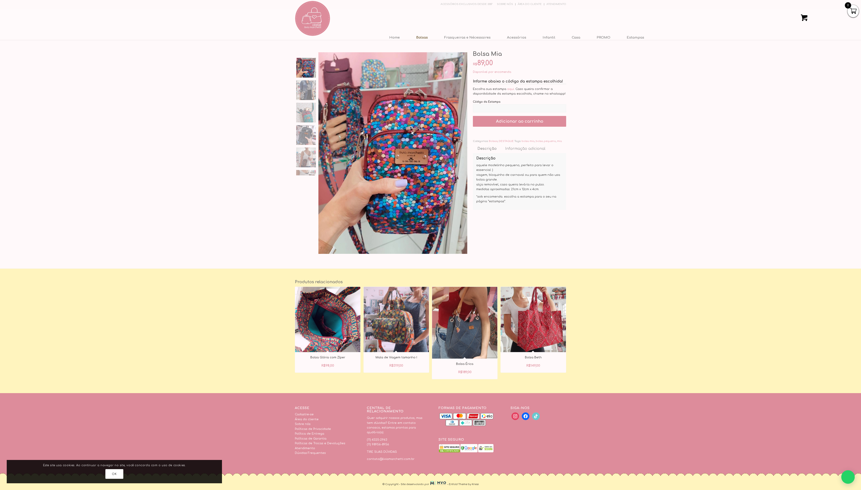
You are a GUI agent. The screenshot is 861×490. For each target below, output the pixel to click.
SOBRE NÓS (505, 4)
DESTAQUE (506, 141)
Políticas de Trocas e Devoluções (320, 443)
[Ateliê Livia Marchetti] (312, 18)
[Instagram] (536, 416)
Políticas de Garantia (310, 438)
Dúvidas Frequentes (310, 453)
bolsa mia (528, 141)
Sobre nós (303, 424)
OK (114, 474)
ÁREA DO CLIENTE (530, 4)
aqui (510, 89)
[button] (848, 477)
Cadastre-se (304, 414)
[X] (525, 416)
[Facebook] (515, 416)
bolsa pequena (546, 141)
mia (559, 141)
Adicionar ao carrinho (519, 121)
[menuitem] (505, 4)
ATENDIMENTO (556, 4)
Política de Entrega (309, 433)
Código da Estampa (487, 101)
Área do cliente (307, 419)
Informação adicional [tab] (525, 149)
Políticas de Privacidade (313, 429)
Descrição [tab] (487, 149)
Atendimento (305, 448)
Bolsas (493, 141)
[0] (804, 19)
